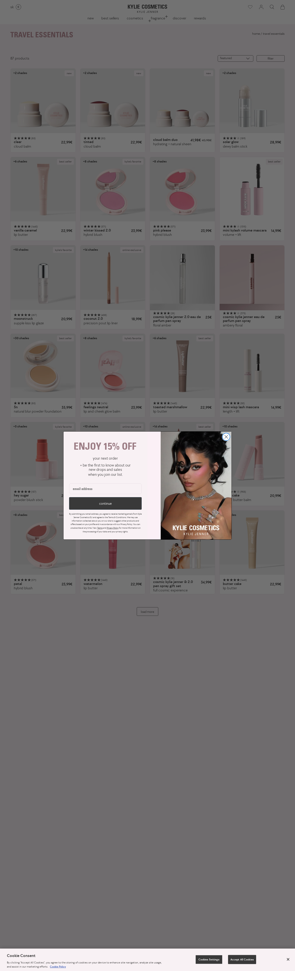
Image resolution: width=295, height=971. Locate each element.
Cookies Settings (208, 959)
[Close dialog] (226, 437)
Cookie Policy (58, 966)
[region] (147, 960)
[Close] (288, 959)
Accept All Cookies (242, 959)
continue (105, 503)
